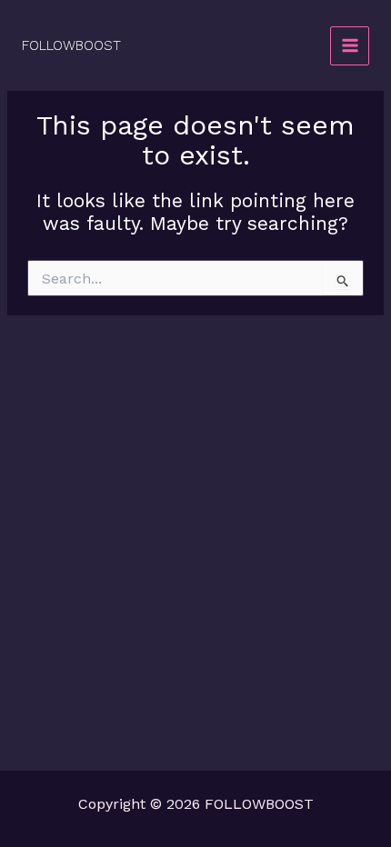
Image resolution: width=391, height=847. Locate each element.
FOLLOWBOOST (71, 45)
